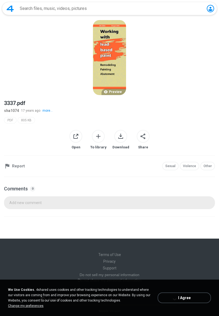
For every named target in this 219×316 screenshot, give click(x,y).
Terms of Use (109, 255)
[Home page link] (10, 8)
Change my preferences (26, 306)
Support (109, 268)
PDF (10, 120)
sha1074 (11, 110)
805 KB (26, 120)
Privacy (109, 261)
